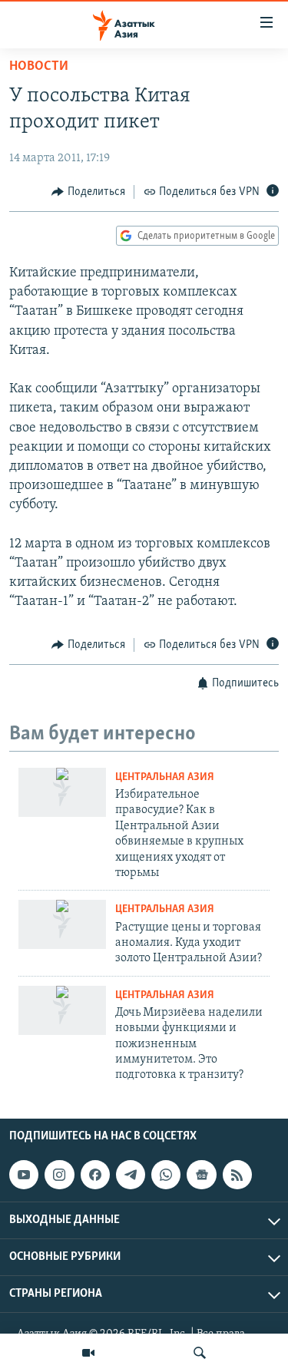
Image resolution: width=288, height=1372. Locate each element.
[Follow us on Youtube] (23, 1174)
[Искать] (200, 1353)
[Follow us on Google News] (201, 1174)
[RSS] (237, 1174)
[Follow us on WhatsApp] (165, 1174)
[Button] (88, 192)
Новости (38, 67)
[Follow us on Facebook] (95, 1174)
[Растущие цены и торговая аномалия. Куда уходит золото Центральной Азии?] (62, 924)
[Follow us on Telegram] (130, 1174)
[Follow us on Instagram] (59, 1174)
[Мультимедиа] (88, 1353)
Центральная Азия (164, 777)
